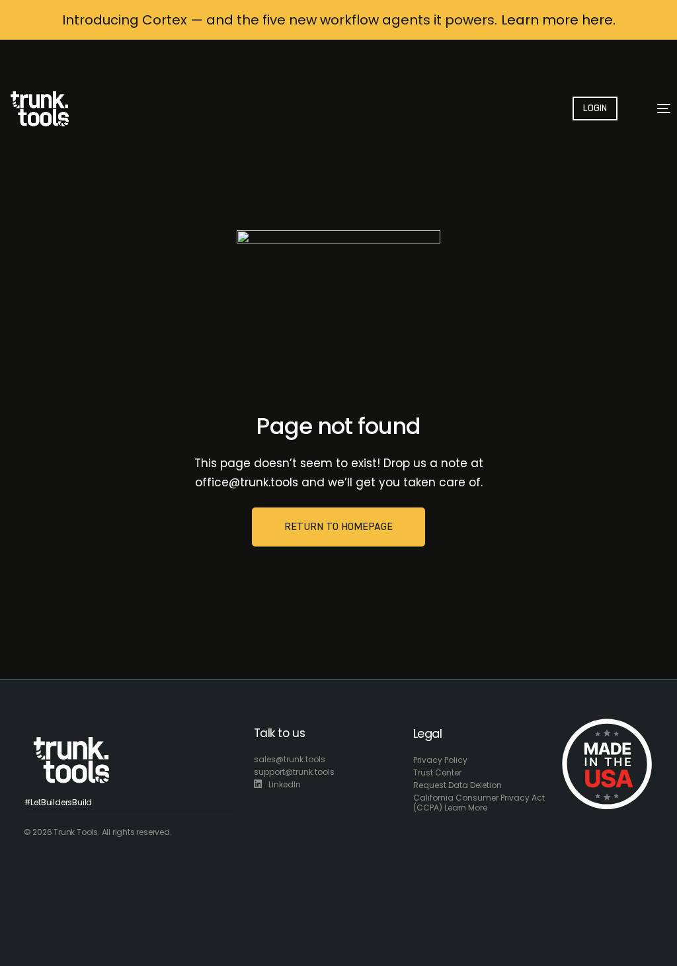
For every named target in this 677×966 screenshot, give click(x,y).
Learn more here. (558, 19)
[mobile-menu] (656, 108)
